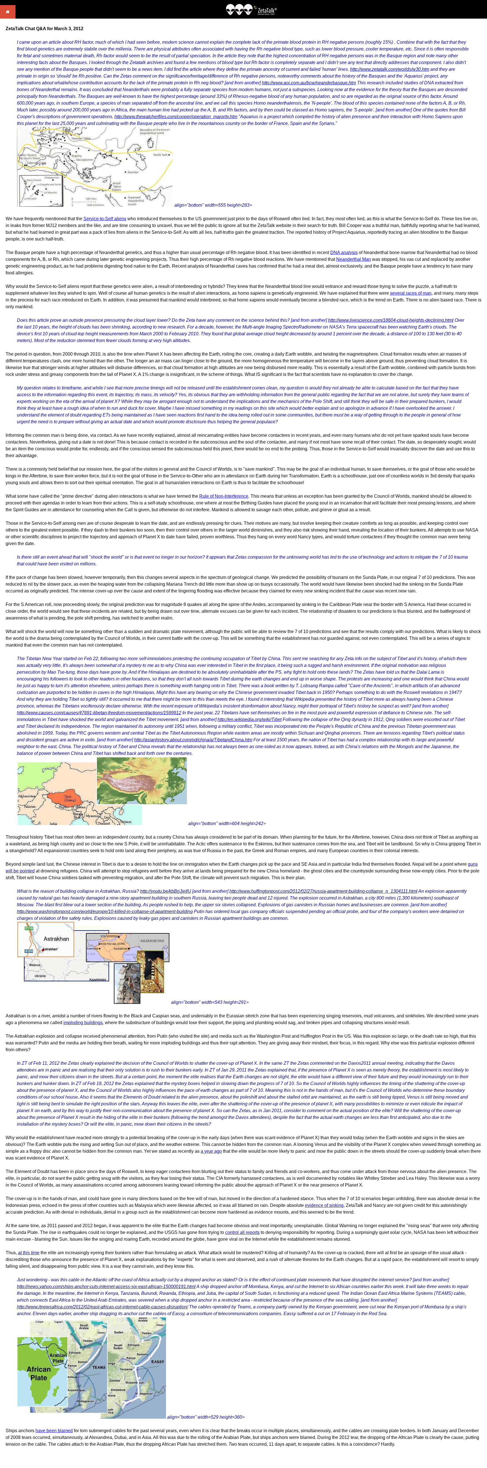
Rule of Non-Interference (223, 496)
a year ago (211, 1151)
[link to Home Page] (8, 17)
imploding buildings (83, 1022)
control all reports (242, 1232)
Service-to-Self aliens (104, 218)
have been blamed (54, 1430)
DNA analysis (344, 252)
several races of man (410, 293)
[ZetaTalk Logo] (252, 13)
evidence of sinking (324, 1205)
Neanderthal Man (353, 259)
